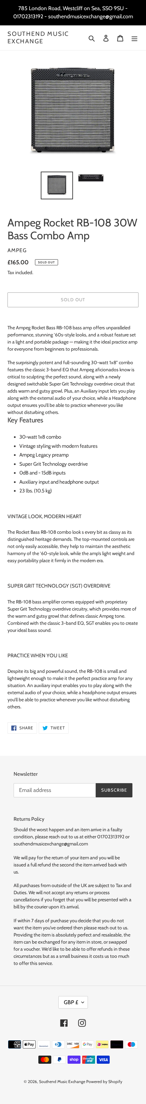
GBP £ (71, 1002)
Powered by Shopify (104, 1081)
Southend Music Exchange (38, 37)
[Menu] (134, 37)
